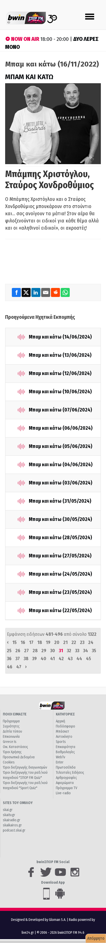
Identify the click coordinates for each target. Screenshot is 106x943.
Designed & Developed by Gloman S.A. (38, 920)
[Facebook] (17, 292)
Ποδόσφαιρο (65, 726)
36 (9, 658)
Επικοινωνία (11, 736)
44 (79, 658)
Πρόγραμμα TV (66, 788)
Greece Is (9, 742)
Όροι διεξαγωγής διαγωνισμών (25, 767)
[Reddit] (56, 292)
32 (69, 650)
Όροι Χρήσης (12, 752)
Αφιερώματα (65, 783)
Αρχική (60, 721)
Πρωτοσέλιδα (66, 767)
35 (94, 650)
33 (77, 650)
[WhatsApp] (65, 292)
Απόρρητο (95, 938)
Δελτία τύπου (12, 731)
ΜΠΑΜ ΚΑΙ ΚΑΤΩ (29, 77)
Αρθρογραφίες (66, 778)
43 (70, 658)
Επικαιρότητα (65, 747)
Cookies (9, 762)
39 (34, 658)
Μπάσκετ (62, 731)
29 (43, 650)
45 (88, 658)
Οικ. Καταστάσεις (15, 747)
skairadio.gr (11, 820)
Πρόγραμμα (11, 721)
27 (26, 650)
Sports (61, 742)
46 (9, 667)
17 (31, 642)
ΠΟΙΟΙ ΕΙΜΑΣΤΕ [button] (14, 714)
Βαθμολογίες (65, 752)
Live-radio (63, 793)
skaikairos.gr (12, 825)
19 (48, 642)
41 (52, 658)
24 (90, 642)
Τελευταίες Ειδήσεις (70, 772)
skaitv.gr (9, 815)
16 (23, 642)
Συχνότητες (11, 726)
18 (39, 642)
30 (52, 650)
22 (74, 642)
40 (43, 658)
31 (61, 650)
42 (61, 658)
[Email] (46, 292)
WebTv (60, 757)
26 (17, 650)
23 (82, 642)
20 (56, 642)
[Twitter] (26, 292)
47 (18, 667)
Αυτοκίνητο (64, 736)
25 (9, 650)
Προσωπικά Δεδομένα (19, 757)
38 (26, 658)
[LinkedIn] (36, 292)
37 (17, 658)
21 (65, 642)
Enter (60, 762)
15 (14, 642)
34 (85, 650)
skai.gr (8, 810)
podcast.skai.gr (14, 830)
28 (35, 650)
